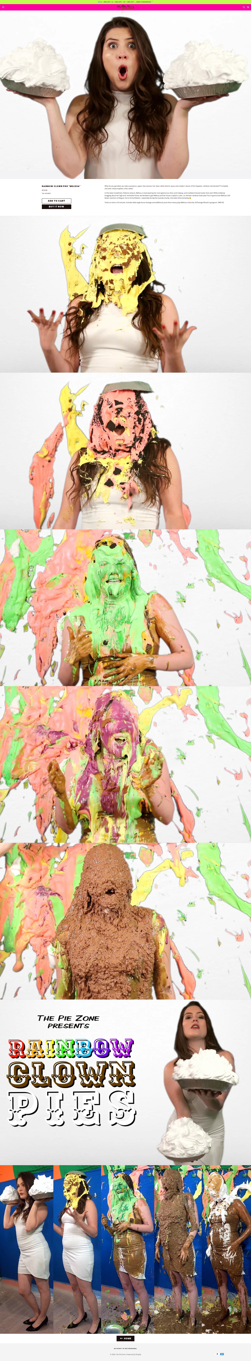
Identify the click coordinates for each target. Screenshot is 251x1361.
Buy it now (56, 206)
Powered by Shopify (133, 1354)
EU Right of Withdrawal (125, 1349)
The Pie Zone (121, 1354)
